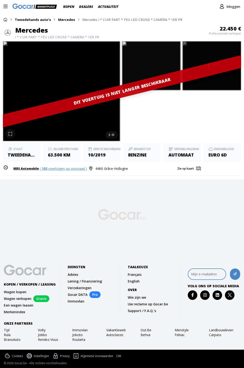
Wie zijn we (137, 297)
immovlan (80, 330)
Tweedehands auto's (33, 19)
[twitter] (230, 295)
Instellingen (41, 356)
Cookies (17, 356)
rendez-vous (48, 339)
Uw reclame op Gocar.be (148, 304)
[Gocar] (36, 6)
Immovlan (76, 301)
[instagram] (205, 295)
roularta (78, 339)
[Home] (5, 19)
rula (7, 335)
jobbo (42, 335)
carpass (215, 335)
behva (145, 335)
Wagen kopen (15, 292)
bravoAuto (12, 339)
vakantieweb (116, 330)
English (134, 281)
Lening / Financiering (85, 281)
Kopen (68, 6)
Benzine (137, 155)
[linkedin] (217, 295)
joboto (77, 335)
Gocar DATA (77, 294)
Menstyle (182, 330)
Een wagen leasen (18, 305)
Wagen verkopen (17, 298)
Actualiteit (108, 6)
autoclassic (115, 335)
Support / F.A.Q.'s (142, 310)
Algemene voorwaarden (97, 356)
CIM (118, 356)
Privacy (65, 356)
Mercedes (66, 19)
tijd (7, 330)
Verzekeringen (80, 288)
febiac (180, 335)
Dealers (86, 6)
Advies (73, 274)
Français (135, 274)
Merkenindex (14, 312)
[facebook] (193, 295)
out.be (146, 330)
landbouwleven (221, 330)
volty (42, 330)
